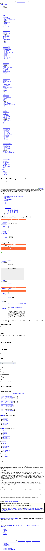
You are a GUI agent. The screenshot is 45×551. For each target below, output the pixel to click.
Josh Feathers (5, 418)
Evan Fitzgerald (6, 446)
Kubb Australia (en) (6, 43)
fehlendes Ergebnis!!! (7, 35)
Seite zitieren (5, 72)
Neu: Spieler (5, 24)
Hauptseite (5, 8)
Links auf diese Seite (6, 66)
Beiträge (4, 86)
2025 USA (5, 534)
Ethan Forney (5, 425)
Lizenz (4, 82)
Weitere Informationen (21, 2)
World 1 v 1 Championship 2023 (7, 406)
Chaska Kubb (10, 288)
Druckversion (5, 69)
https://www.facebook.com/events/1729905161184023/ (17, 303)
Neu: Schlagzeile (6, 26)
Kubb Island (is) (6, 55)
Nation (4, 280)
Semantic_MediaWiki (7, 81)
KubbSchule (5, 20)
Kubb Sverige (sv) (6, 60)
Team (4, 14)
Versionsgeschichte (6, 175)
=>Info (4, 74)
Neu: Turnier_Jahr (6, 22)
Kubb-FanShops (6, 30)
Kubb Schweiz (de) (6, 61)
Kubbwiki (5, 7)
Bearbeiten (5, 173)
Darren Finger (5, 420)
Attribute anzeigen (6, 73)
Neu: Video (5, 25)
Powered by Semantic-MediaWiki (9, 549)
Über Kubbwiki (6, 544)
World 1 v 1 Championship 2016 (7, 398)
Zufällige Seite (5, 28)
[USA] (13, 248)
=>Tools (4, 16)
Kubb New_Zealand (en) (7, 58)
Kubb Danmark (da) (6, 48)
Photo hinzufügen (3, 344)
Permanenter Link (6, 70)
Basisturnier (5, 536)
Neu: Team (5, 23)
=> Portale (5, 41)
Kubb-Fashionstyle (6, 31)
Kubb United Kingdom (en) (8, 52)
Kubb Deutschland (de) (7, 49)
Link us (4, 37)
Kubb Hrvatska (5, 53)
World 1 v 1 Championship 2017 (7, 400)
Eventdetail (5, 535)
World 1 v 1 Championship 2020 (7, 404)
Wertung (4, 231)
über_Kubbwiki (6, 76)
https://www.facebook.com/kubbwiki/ (12, 501)
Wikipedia (9, 260)
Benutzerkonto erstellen (7, 87)
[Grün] (11, 246)
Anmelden (5, 88)
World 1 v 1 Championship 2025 (10, 363)
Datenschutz (5, 77)
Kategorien (2, 526)
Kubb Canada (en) (6, 46)
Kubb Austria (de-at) (6, 42)
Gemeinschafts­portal (6, 39)
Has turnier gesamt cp (21, 393)
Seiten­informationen (6, 71)
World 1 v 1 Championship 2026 (7, 410)
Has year (15, 393)
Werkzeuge (5, 65)
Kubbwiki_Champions (7, 11)
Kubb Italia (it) (5, 54)
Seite (4, 171)
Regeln (5, 240)
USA (4, 531)
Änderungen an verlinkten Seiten (9, 67)
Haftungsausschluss (6, 79)
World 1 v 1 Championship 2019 (7, 402)
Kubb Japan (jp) (6, 56)
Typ (4, 228)
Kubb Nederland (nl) (7, 57)
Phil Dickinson (5, 451)
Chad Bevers (5, 443)
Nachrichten (5, 12)
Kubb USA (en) (6, 64)
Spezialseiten (5, 68)
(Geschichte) (4, 223)
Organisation (4, 288)
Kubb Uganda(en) (6, 63)
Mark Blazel (5, 430)
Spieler (4, 15)
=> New (4, 21)
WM (8, 228)
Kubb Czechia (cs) (6, 47)
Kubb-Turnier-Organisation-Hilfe (9, 19)
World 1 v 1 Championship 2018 (7, 401)
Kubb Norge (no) (6, 59)
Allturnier (4, 533)
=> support (5, 34)
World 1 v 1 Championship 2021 (7, 405)
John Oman (5, 437)
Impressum (5, 75)
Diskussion (5, 172)
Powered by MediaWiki (7, 548)
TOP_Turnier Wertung (4, 233)
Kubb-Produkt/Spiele (7, 18)
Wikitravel (9, 258)
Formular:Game (19, 483)
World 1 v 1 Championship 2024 (7, 407)
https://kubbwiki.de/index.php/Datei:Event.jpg (9, 518)
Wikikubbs (5, 32)
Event (4, 532)
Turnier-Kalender (6, 9)
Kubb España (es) (6, 50)
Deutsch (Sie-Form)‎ (6, 84)
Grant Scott (5, 444)
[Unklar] (9, 240)
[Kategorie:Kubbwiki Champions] (5, 353)
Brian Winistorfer (6, 448)
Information (4, 250)
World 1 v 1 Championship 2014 (7, 396)
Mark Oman (5, 419)
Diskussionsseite (6, 85)
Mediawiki (5, 80)
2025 (8, 226)
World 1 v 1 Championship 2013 (7, 394)
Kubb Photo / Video (6, 33)
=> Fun (4, 27)
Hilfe (4, 40)
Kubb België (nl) (6, 44)
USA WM (5, 530)
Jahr (4, 226)
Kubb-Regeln (5, 17)
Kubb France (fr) (6, 51)
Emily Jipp (5, 447)
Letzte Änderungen (6, 36)
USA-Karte (9, 283)
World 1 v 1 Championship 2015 (7, 397)
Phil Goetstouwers (6, 436)
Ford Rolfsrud (5, 456)
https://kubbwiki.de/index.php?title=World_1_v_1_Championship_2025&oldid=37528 (23, 525)
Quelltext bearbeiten (6, 174)
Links (4, 38)
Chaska (9, 250)
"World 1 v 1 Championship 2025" (16, 307)
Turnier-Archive (6, 10)
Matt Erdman (5, 423)
